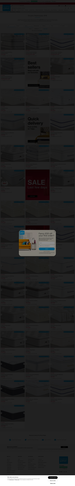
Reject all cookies (53, 480)
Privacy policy (17, 479)
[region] (37, 480)
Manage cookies (52, 483)
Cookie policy (11, 479)
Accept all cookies (53, 477)
